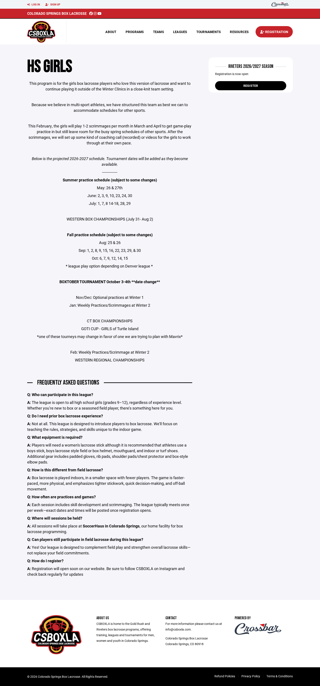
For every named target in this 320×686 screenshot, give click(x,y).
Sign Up (55, 4)
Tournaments (208, 32)
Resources (239, 32)
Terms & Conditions (279, 676)
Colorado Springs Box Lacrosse (57, 13)
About (110, 32)
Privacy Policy (250, 676)
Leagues (180, 32)
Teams (158, 32)
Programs (135, 32)
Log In (35, 4)
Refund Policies (224, 676)
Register (250, 86)
